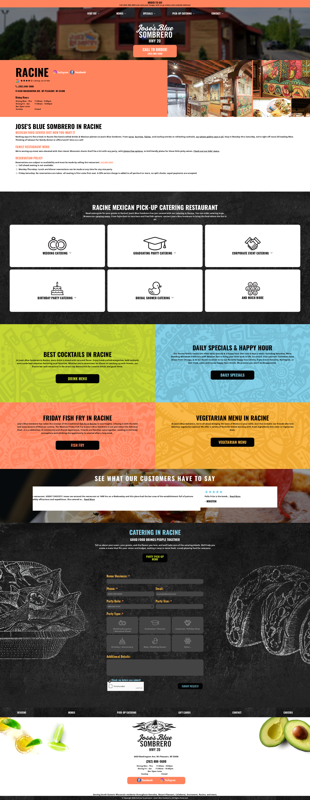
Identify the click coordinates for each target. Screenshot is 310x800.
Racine (202, 794)
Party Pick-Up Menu (155, 558)
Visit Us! (92, 13)
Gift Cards (184, 712)
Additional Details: (119, 656)
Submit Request (190, 686)
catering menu (103, 216)
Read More (168, 499)
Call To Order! (155, 51)
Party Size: (164, 601)
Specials (148, 13)
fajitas (147, 136)
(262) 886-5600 (26, 86)
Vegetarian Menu (233, 442)
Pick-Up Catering (182, 13)
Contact (216, 13)
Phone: (112, 588)
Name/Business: (118, 576)
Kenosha (152, 794)
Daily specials (232, 375)
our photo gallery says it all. (210, 136)
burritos (139, 136)
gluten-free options (133, 151)
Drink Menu (77, 378)
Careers (288, 712)
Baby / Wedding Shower (155, 647)
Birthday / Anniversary (122, 647)
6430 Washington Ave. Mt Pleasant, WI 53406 (41, 91)
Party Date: (115, 601)
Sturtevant (192, 794)
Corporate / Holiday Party (187, 629)
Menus (119, 13)
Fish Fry (77, 445)
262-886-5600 (107, 162)
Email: (159, 588)
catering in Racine (185, 213)
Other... (187, 647)
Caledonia (181, 794)
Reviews (21, 712)
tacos (131, 136)
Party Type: (115, 614)
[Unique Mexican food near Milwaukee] (155, 735)
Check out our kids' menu (206, 151)
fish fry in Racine (88, 423)
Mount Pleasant (166, 794)
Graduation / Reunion (155, 629)
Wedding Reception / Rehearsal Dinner (122, 630)
